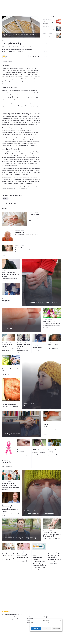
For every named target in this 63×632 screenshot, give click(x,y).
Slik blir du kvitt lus (38, 450)
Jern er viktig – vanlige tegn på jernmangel (20, 538)
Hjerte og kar (50, 19)
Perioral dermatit (21, 247)
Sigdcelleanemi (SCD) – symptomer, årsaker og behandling (48, 22)
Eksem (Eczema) (34, 214)
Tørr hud (27, 406)
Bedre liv (10, 535)
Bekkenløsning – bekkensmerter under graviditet (22, 555)
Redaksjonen (30, 618)
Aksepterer (36, 628)
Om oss (28, 616)
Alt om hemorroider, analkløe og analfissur (40, 302)
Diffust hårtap (19, 232)
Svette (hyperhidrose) (12, 434)
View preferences (56, 628)
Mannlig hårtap (53, 344)
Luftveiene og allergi (33, 510)
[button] (60, 620)
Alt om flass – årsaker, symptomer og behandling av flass (10, 274)
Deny (46, 628)
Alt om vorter (9, 329)
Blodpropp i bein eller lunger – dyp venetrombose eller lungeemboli (52, 534)
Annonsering (30, 620)
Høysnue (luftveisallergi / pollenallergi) (39, 513)
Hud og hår (5, 198)
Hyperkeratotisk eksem (9, 404)
